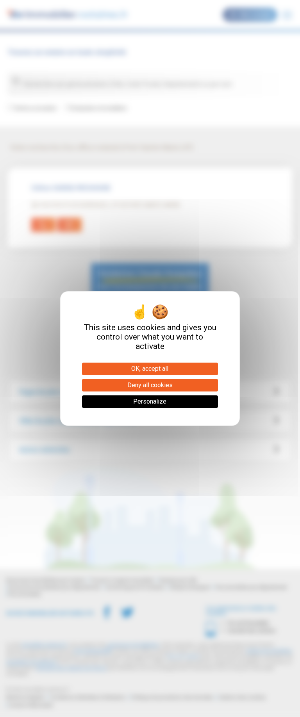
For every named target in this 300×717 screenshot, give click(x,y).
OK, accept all (149, 368)
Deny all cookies (150, 385)
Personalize (149, 401)
